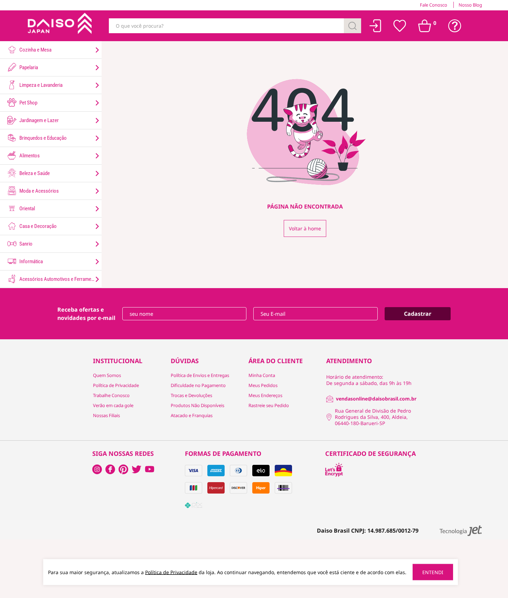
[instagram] (110, 469)
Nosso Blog (470, 5)
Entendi (432, 572)
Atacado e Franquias (192, 415)
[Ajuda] (454, 26)
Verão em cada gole (113, 405)
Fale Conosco (433, 5)
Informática (30, 261)
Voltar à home (305, 228)
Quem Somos (107, 375)
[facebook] (97, 469)
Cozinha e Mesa (34, 50)
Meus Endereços (265, 395)
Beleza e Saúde (34, 173)
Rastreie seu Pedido (268, 405)
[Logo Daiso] (59, 26)
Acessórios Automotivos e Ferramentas (59, 279)
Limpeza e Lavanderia (40, 85)
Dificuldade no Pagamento (198, 385)
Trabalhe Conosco (111, 395)
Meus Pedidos (262, 385)
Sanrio (25, 244)
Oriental (26, 208)
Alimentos (29, 156)
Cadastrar (417, 314)
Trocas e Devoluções (191, 395)
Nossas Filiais (106, 415)
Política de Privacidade (116, 385)
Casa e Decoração (37, 226)
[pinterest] (123, 469)
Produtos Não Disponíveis (197, 405)
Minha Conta (261, 375)
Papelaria (28, 67)
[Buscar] (352, 25)
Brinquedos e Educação (42, 138)
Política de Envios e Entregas (200, 375)
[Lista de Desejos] (399, 26)
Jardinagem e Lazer (38, 120)
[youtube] (149, 469)
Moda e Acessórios (38, 191)
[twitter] (136, 469)
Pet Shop (27, 103)
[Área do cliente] (375, 26)
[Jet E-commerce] (460, 530)
